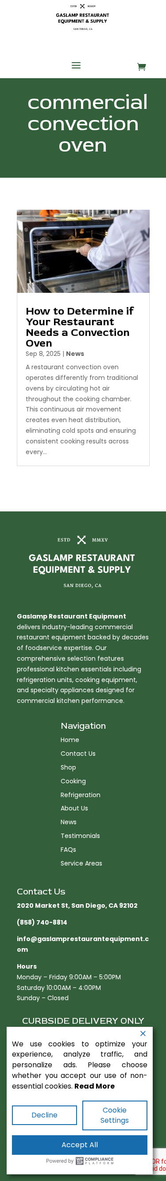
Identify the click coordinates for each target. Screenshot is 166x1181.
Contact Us (78, 753)
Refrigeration (80, 794)
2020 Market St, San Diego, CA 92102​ (77, 905)
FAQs (68, 849)
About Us (74, 808)
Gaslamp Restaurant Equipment (71, 616)
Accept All (80, 1145)
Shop (68, 767)
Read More (94, 1086)
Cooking (73, 781)
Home (70, 739)
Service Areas (81, 863)
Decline (44, 1115)
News (75, 353)
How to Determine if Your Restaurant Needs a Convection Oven (80, 327)
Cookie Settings (114, 1115)
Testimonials (80, 835)
